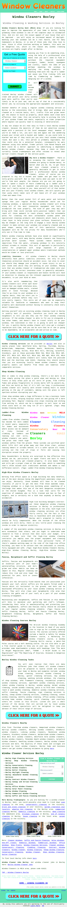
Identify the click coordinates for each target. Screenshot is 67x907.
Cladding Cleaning (36, 847)
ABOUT (46, 11)
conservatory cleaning (36, 804)
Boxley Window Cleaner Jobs (20, 865)
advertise (52, 128)
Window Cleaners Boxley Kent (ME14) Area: (22, 28)
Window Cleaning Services (35, 845)
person (34, 140)
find (9, 727)
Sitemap (3, 890)
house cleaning (30, 816)
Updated (13, 890)
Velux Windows (57, 840)
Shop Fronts (16, 845)
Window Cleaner (18, 850)
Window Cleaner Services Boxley (23, 753)
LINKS (40, 11)
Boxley (49, 344)
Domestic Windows (27, 843)
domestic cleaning (26, 812)
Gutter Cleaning (9, 854)
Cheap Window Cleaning (54, 850)
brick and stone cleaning (14, 807)
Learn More (35, 906)
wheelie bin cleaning (22, 809)
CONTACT (52, 11)
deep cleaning (58, 812)
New (8, 890)
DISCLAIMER (60, 11)
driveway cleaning (30, 814)
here (52, 748)
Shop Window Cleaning (53, 852)
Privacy (64, 890)
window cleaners (38, 256)
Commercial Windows (47, 843)
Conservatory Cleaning (13, 847)
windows (53, 266)
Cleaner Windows (15, 840)
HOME (35, 11)
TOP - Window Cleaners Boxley (15, 872)
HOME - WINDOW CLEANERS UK (33, 883)
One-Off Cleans (9, 843)
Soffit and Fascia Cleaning (37, 840)
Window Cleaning (34, 850)
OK (43, 906)
